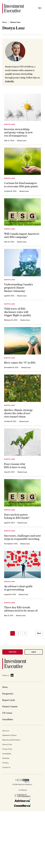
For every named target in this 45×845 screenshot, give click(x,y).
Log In (33, 652)
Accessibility (6, 754)
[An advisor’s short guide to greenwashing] (22, 564)
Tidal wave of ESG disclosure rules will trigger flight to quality (17, 312)
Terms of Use (7, 745)
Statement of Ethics (9, 735)
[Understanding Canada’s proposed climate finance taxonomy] (22, 262)
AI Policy (5, 763)
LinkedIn (9, 81)
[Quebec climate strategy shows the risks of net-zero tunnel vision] (22, 388)
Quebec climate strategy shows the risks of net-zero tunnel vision (18, 413)
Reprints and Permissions (11, 740)
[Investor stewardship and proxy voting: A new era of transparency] (22, 107)
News (5, 687)
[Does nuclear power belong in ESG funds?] (22, 492)
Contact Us (6, 767)
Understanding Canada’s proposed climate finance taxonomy (18, 287)
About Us (5, 731)
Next (39, 633)
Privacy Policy (7, 749)
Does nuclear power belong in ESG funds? (16, 516)
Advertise (5, 758)
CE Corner (7, 713)
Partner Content (9, 706)
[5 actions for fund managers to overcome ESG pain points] (22, 161)
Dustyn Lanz (9, 124)
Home (4, 22)
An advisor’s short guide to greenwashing (18, 588)
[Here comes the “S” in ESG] (22, 340)
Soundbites (7, 719)
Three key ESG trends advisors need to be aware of (21, 609)
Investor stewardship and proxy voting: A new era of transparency (18, 132)
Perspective (7, 693)
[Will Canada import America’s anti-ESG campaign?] (22, 212)
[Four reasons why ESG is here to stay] (22, 442)
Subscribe (12, 652)
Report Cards (8, 700)
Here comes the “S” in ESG (20, 362)
